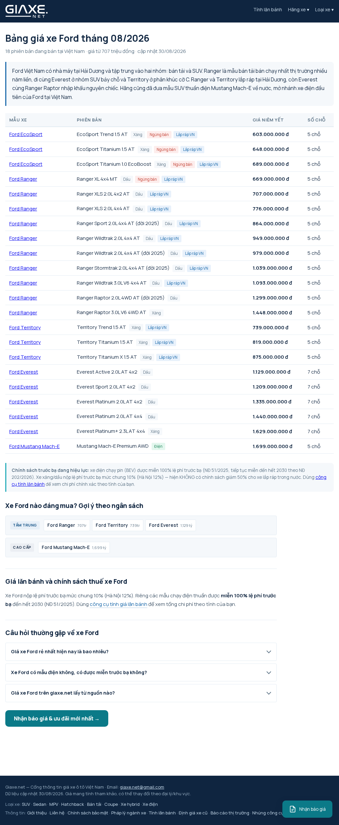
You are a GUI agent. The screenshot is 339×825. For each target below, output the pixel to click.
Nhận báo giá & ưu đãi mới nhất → (57, 718)
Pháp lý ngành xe (128, 813)
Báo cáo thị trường (230, 813)
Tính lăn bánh (267, 9)
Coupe (111, 804)
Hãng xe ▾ (298, 9)
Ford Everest (23, 371)
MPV (53, 804)
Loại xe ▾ (324, 9)
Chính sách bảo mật (88, 813)
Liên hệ (57, 813)
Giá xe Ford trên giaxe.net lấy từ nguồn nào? (63, 693)
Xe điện (150, 804)
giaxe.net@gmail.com (142, 787)
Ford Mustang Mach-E (34, 446)
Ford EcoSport (25, 134)
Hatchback (72, 804)
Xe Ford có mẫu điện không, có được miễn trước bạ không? (79, 672)
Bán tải (94, 804)
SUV (26, 804)
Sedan (39, 804)
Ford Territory (25, 327)
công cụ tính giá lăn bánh (118, 604)
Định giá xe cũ (193, 813)
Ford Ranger (23, 178)
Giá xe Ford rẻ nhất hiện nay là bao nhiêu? (60, 651)
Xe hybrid (130, 804)
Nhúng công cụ (268, 813)
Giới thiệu (37, 813)
